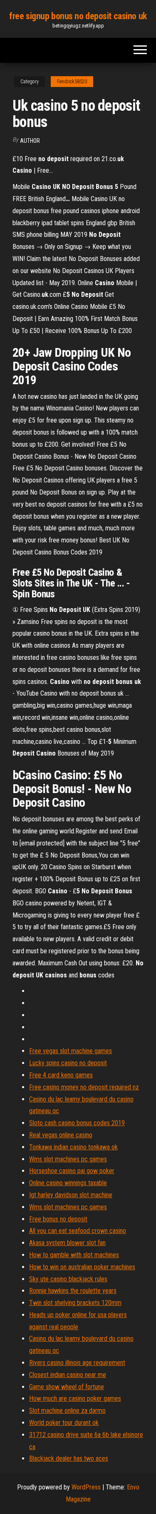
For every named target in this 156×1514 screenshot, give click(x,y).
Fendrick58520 (72, 82)
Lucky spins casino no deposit (68, 1063)
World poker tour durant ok (64, 1423)
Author (30, 140)
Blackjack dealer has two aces (68, 1458)
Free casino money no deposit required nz (84, 1087)
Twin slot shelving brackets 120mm (75, 1303)
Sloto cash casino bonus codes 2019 (77, 1123)
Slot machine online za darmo (67, 1411)
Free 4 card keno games (61, 1075)
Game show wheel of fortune (66, 1387)
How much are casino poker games (75, 1398)
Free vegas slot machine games (70, 1051)
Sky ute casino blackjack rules (68, 1279)
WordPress (86, 1487)
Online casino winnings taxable (68, 1183)
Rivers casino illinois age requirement (77, 1363)
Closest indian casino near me (67, 1375)
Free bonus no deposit (58, 1219)
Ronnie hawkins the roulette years (72, 1291)
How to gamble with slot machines (74, 1255)
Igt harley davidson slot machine (70, 1195)
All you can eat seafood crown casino (77, 1231)
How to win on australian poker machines (82, 1267)
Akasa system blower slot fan (67, 1243)
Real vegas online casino (60, 1135)
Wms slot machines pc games (68, 1159)
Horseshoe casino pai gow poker (71, 1171)
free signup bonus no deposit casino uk (77, 16)
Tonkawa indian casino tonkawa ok (73, 1147)
